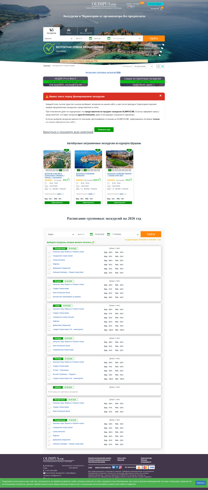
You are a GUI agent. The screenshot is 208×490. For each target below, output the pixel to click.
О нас (90, 467)
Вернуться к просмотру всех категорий (68, 132)
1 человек (116, 234)
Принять (201, 483)
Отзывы (138, 4)
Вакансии (120, 460)
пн (47, 170)
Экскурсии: (157, 8)
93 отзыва (57, 180)
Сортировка (127, 66)
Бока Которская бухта (61, 293)
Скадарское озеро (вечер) (63, 317)
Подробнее (61, 51)
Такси (68, 33)
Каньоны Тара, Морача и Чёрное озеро (68, 252)
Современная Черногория (63, 350)
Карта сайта (121, 458)
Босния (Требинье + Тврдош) (64, 374)
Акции (129, 4)
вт (51, 170)
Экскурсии (51, 33)
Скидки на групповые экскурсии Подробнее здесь (142, 81)
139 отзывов (88, 180)
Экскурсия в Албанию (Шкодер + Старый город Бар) (119, 174)
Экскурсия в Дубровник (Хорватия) (85, 174)
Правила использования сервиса (99, 458)
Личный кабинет (155, 4)
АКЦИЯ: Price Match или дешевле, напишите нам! (65, 81)
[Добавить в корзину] (66, 150)
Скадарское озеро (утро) (63, 256)
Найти (154, 38)
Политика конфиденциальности (99, 460)
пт (61, 170)
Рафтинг (56, 264)
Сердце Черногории (61, 288)
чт (57, 170)
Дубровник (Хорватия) (62, 268)
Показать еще (104, 129)
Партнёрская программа (96, 462)
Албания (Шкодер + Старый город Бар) (68, 272)
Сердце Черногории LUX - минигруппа (68, 329)
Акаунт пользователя (103, 467)
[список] (163, 66)
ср (54, 170)
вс (67, 170)
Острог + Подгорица (61, 370)
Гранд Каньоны (59, 260)
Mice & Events (86, 33)
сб (64, 170)
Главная (46, 65)
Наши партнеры (146, 458)
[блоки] (158, 66)
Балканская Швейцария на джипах (67, 297)
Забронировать (57, 202)
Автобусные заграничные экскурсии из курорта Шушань (104, 143)
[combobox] (59, 38)
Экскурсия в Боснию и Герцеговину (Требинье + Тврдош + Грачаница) (55, 175)
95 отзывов (120, 180)
